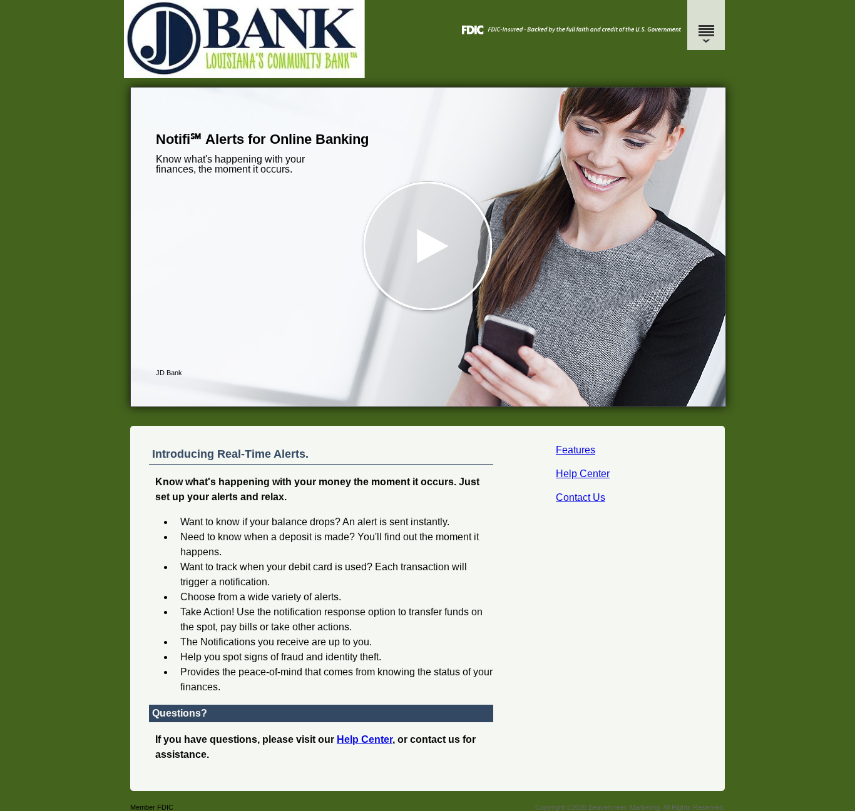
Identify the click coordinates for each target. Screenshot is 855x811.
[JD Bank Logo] (426, 74)
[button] (428, 247)
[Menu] (706, 25)
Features (575, 450)
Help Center (583, 473)
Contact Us (580, 497)
